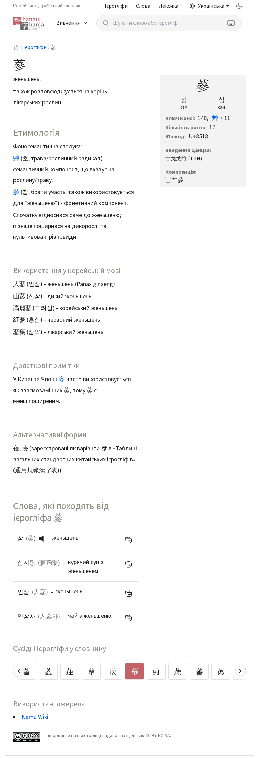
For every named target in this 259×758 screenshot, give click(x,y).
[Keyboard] (231, 23)
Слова (143, 6)
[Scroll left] (18, 671)
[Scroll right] (240, 671)
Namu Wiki (35, 717)
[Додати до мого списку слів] (128, 540)
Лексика (168, 6)
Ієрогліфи (116, 6)
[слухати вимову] (43, 538)
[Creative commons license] (26, 737)
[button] (43, 538)
